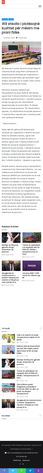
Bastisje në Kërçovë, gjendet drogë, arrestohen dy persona (10, 248)
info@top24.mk (32, 453)
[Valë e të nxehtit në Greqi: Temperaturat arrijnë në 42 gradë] (8, 338)
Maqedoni (4, 19)
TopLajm (11, 19)
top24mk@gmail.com (18, 453)
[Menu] (40, 9)
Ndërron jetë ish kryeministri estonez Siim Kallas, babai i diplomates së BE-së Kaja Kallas (28, 349)
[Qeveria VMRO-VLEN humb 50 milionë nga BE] (31, 266)
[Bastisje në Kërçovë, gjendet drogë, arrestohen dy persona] (11, 237)
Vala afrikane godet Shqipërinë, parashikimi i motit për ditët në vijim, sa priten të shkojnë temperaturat (28, 389)
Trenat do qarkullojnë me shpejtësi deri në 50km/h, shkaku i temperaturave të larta (31, 249)
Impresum (26, 460)
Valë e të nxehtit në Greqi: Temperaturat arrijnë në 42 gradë (28, 337)
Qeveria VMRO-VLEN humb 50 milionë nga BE (31, 275)
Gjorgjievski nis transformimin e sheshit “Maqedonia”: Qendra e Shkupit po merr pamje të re (10, 277)
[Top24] (21, 8)
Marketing (17, 460)
